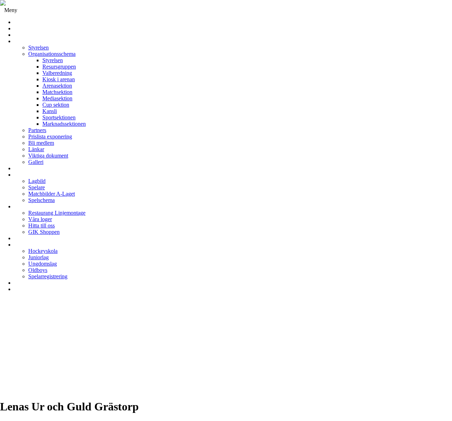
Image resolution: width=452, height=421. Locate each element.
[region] (226, 348)
